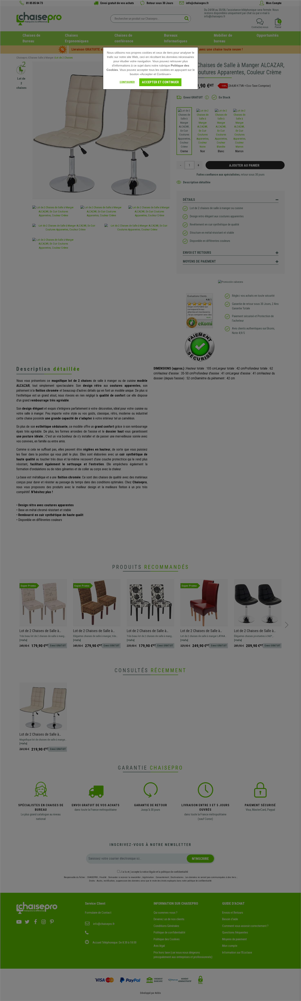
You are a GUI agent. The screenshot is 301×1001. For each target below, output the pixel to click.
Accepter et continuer (160, 82)
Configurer (127, 81)
